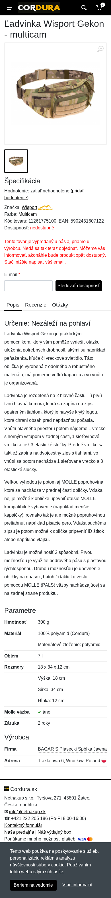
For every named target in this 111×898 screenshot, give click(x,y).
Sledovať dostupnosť (78, 285)
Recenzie (35, 305)
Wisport (29, 207)
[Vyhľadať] (83, 8)
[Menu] (9, 8)
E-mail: (11, 274)
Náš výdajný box (54, 832)
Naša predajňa (19, 832)
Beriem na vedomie (33, 885)
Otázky (60, 305)
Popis (13, 305)
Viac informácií (77, 884)
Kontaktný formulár (23, 825)
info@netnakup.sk (27, 811)
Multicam (27, 214)
